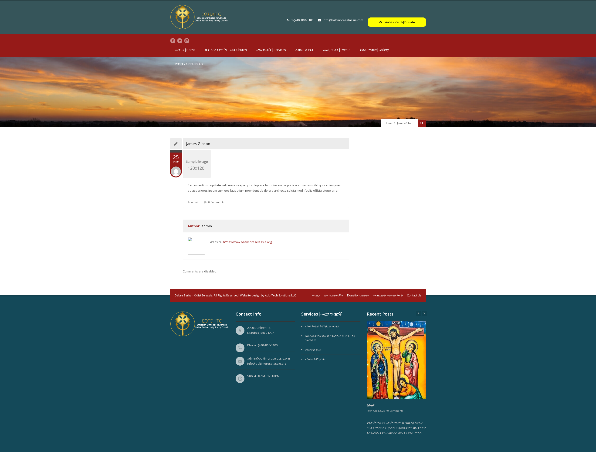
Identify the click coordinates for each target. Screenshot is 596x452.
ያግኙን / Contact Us (189, 63)
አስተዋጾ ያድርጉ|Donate (399, 22)
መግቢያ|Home (185, 50)
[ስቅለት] (396, 360)
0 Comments (216, 202)
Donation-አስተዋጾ (358, 295)
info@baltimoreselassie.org (266, 363)
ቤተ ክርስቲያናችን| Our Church (226, 50)
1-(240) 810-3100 (302, 20)
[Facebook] (173, 41)
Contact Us (414, 295)
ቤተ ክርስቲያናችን (333, 295)
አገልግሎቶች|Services (271, 50)
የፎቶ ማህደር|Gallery (374, 50)
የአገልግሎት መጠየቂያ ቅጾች (388, 295)
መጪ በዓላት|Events (336, 50)
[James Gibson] (266, 164)
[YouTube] (180, 41)
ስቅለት (371, 405)
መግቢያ (316, 295)
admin (195, 202)
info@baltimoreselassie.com (343, 20)
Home (389, 123)
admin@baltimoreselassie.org (268, 358)
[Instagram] (187, 41)
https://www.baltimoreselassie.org (247, 242)
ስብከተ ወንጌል (304, 50)
